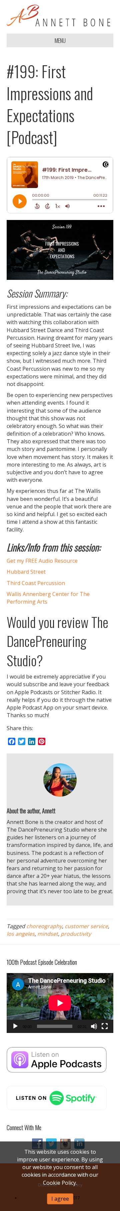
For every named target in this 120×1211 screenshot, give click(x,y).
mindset (47, 933)
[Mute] (94, 1026)
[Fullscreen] (104, 1026)
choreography (44, 926)
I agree (60, 1198)
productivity (76, 933)
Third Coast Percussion (36, 583)
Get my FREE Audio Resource (42, 560)
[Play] (15, 1026)
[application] (60, 1003)
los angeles (21, 933)
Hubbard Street (26, 571)
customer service (86, 926)
